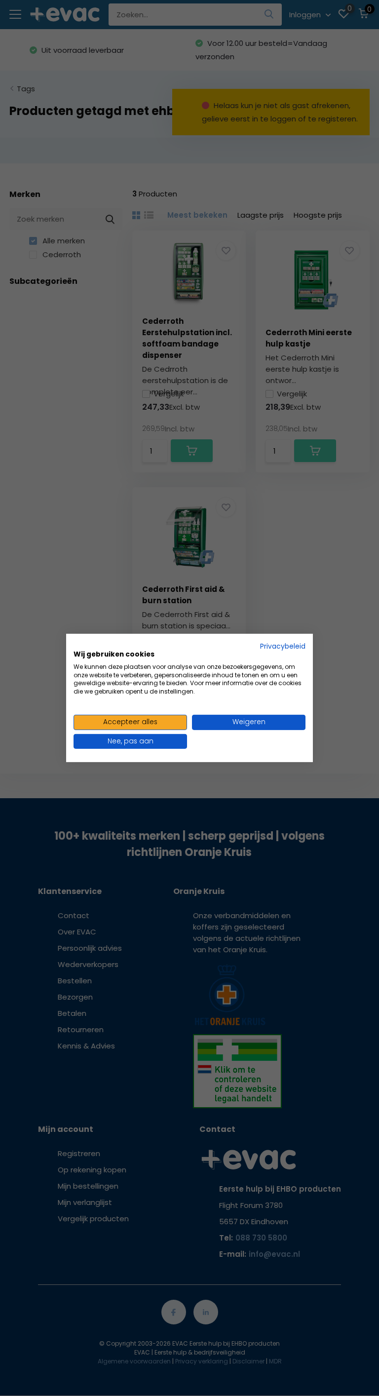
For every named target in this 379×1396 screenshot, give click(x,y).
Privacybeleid (282, 646)
